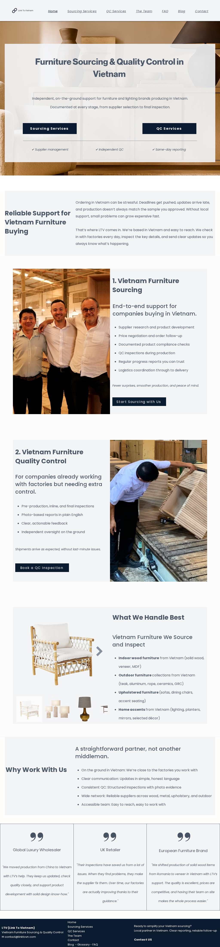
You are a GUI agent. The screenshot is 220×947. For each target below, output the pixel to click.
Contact (73, 940)
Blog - (72, 944)
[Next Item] (99, 651)
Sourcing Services (80, 927)
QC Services (76, 931)
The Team (75, 936)
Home (73, 922)
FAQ (95, 944)
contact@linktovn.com (20, 937)
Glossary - (84, 944)
